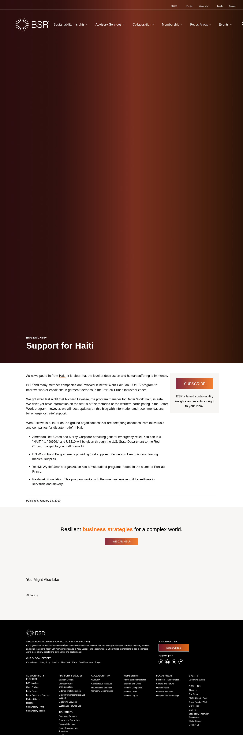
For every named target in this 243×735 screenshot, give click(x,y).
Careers (192, 710)
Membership (131, 675)
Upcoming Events (197, 680)
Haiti (62, 376)
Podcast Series (33, 699)
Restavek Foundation (47, 479)
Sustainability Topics (35, 711)
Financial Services (67, 724)
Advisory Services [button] (108, 24)
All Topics (32, 595)
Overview (95, 680)
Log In (220, 6)
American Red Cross (47, 437)
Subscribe (194, 384)
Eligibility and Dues (132, 684)
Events (193, 675)
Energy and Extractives (69, 720)
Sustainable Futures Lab (70, 706)
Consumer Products (68, 716)
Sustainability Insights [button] (70, 24)
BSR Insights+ (32, 683)
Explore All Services (68, 702)
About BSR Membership (135, 680)
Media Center (195, 721)
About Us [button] (203, 6)
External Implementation (70, 691)
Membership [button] (171, 24)
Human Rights (162, 688)
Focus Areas (164, 675)
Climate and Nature (165, 684)
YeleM (36, 467)
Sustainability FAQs (35, 707)
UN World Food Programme (52, 454)
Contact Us (194, 725)
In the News (31, 691)
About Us (194, 686)
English (189, 6)
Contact (232, 6)
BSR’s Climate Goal (198, 698)
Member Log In (131, 695)
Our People (194, 706)
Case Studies (32, 687)
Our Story (193, 694)
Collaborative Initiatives (101, 684)
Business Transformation (167, 680)
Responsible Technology (167, 695)
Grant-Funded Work (198, 702)
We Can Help (122, 541)
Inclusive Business (165, 692)
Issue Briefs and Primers (37, 695)
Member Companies (133, 688)
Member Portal (130, 692)
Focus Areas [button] (199, 24)
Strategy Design (66, 680)
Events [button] (224, 24)
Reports (30, 703)
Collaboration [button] (142, 24)
